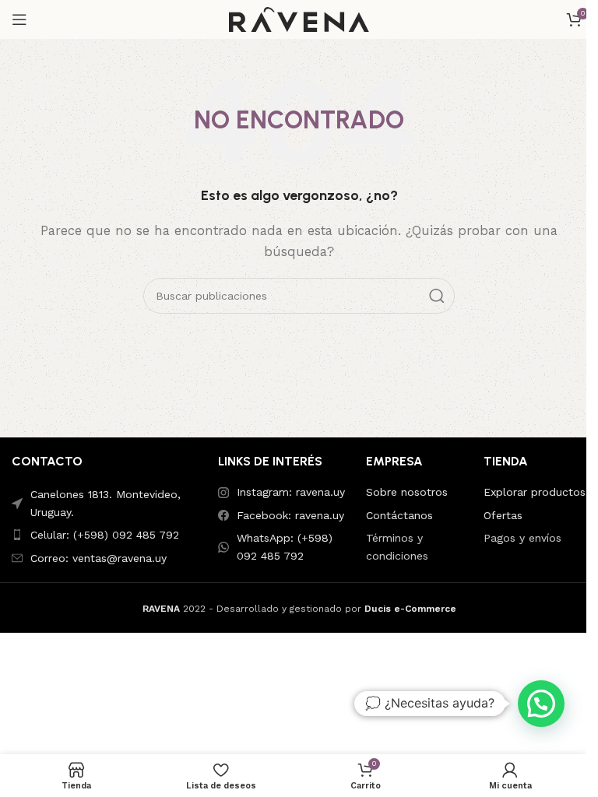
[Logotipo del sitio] (299, 19)
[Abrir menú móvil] (19, 19)
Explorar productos (535, 492)
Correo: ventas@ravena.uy (98, 558)
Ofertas (503, 515)
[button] (541, 703)
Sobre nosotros (407, 492)
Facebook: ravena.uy (290, 515)
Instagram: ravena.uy (291, 492)
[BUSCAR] (437, 296)
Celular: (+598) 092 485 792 (104, 534)
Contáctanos (399, 515)
